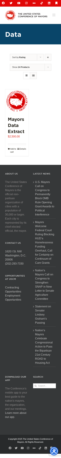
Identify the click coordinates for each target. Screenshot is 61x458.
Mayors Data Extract (16, 125)
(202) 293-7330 (14, 263)
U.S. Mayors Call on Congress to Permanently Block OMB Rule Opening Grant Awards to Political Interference (44, 198)
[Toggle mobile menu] (54, 15)
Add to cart (13, 150)
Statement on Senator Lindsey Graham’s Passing (43, 314)
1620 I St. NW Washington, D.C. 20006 (15, 255)
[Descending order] (48, 57)
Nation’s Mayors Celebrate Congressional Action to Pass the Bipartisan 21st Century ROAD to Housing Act (44, 346)
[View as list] (33, 75)
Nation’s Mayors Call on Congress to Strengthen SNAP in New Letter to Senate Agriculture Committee (44, 284)
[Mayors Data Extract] (17, 101)
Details (23, 149)
